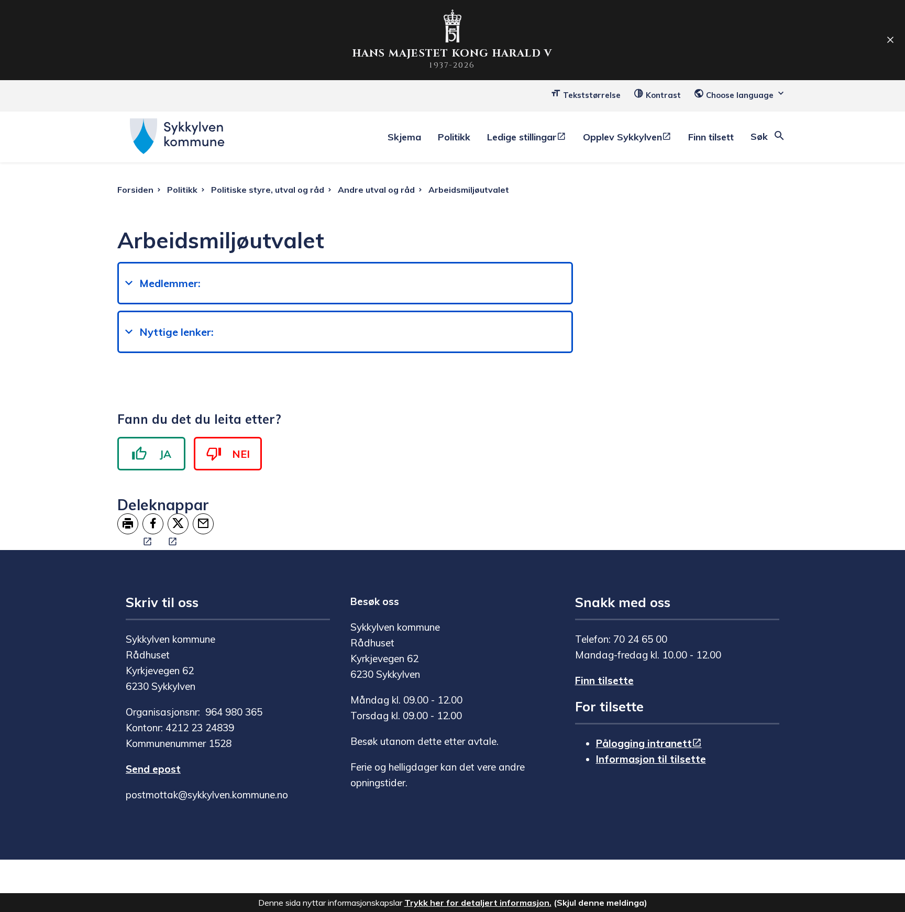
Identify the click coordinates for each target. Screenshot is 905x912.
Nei (241, 453)
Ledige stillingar (522, 137)
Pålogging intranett (644, 743)
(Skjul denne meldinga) (600, 902)
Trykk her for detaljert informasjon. (477, 902)
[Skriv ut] (127, 523)
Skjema (404, 137)
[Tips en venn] (203, 523)
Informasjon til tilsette (651, 759)
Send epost (153, 769)
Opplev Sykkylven (622, 137)
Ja (165, 453)
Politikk (454, 137)
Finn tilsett (711, 137)
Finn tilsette (604, 680)
